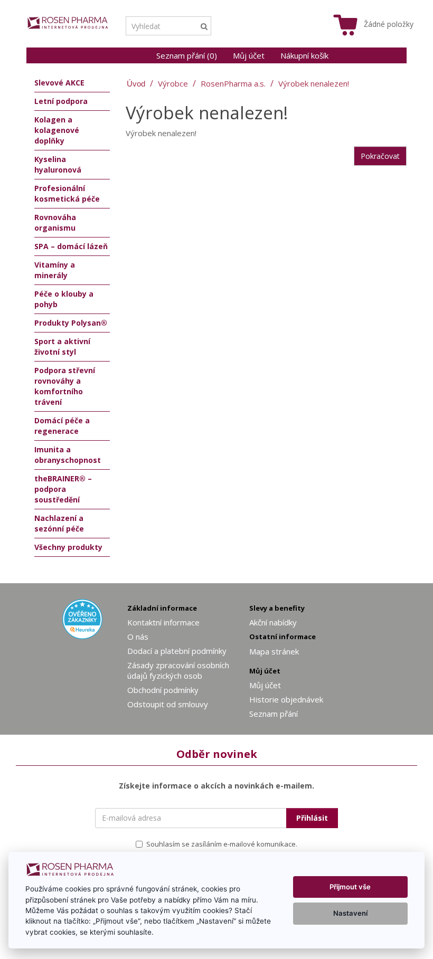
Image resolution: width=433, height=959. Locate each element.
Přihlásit (312, 818)
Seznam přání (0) (186, 55)
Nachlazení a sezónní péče (59, 523)
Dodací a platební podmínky (177, 650)
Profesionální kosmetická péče (67, 193)
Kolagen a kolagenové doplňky (56, 130)
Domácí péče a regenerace (62, 425)
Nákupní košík (304, 55)
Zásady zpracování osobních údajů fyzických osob (178, 670)
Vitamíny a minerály (54, 270)
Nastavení (350, 913)
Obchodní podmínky (163, 690)
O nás (137, 636)
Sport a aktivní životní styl (62, 346)
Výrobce (173, 83)
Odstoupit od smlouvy (167, 704)
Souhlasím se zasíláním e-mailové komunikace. (221, 844)
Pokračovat (380, 156)
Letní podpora (61, 101)
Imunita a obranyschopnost (67, 454)
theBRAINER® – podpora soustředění (63, 489)
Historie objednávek (286, 699)
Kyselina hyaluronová (57, 164)
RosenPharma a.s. (233, 83)
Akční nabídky (273, 622)
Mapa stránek (274, 651)
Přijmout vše (350, 886)
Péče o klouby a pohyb (63, 299)
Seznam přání (273, 713)
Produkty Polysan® (70, 323)
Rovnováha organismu (55, 222)
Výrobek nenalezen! (313, 83)
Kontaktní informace (163, 622)
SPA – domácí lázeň (71, 246)
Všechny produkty (68, 547)
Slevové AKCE (59, 83)
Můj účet (249, 55)
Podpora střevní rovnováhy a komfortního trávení (64, 386)
